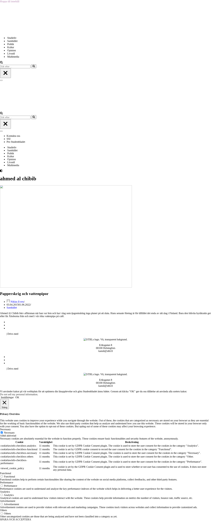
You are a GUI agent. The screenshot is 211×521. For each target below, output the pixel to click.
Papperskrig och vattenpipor (24, 294)
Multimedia (13, 56)
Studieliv (11, 37)
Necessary (9, 432)
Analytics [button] (5, 491)
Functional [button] (5, 473)
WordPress (24, 333)
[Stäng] (5, 73)
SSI (8, 138)
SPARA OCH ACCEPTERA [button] (15, 519)
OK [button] (17, 397)
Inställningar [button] (7, 397)
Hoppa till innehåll (9, 1)
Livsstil (11, 53)
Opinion (11, 50)
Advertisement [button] (7, 501)
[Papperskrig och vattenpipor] (66, 286)
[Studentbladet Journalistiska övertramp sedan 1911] (16, 32)
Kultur (10, 47)
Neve (3, 333)
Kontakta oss (14, 135)
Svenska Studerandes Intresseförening (27, 325)
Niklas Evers (17, 301)
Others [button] (3, 510)
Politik (10, 44)
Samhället (12, 41)
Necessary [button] (5, 429)
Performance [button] (6, 482)
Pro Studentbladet (16, 141)
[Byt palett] (29, 170)
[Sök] (1, 62)
